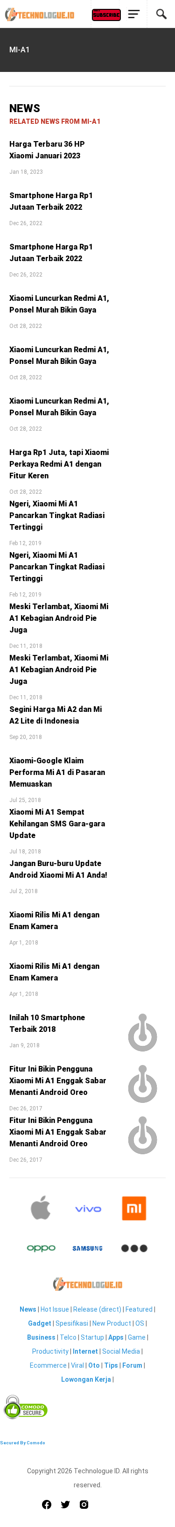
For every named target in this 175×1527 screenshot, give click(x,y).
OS (139, 1323)
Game (137, 1337)
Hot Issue (55, 1309)
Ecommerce (48, 1365)
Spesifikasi (72, 1323)
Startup (92, 1337)
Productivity (50, 1351)
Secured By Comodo (22, 1442)
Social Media (121, 1351)
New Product (111, 1323)
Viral (77, 1365)
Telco (68, 1337)
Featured (139, 1309)
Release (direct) (97, 1309)
